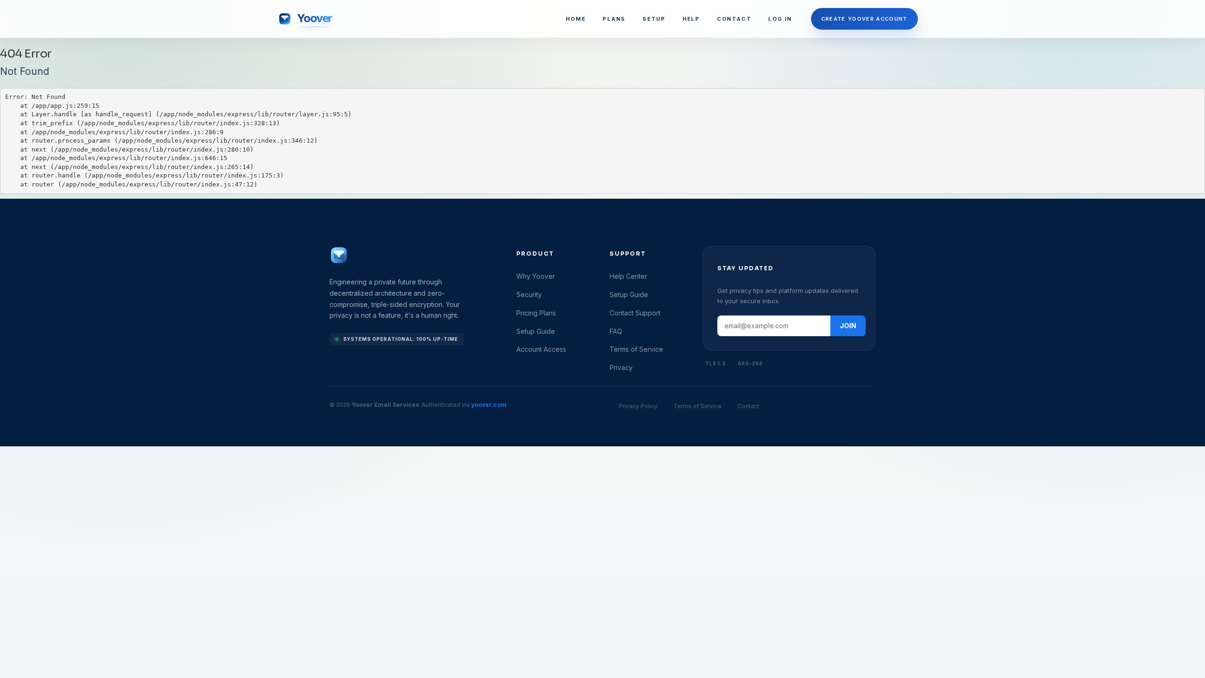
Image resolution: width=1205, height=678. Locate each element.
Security (529, 295)
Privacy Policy (638, 406)
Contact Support (635, 313)
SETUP (654, 19)
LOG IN (780, 19)
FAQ (616, 331)
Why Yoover (535, 276)
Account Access (541, 349)
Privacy (621, 367)
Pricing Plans (536, 313)
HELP (691, 19)
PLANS (614, 19)
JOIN (848, 326)
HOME (576, 19)
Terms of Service (636, 349)
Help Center (628, 276)
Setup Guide (535, 331)
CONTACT (734, 19)
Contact (748, 406)
